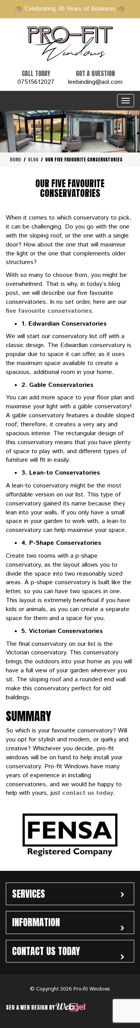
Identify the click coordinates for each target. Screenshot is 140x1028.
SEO (11, 1007)
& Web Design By (36, 1007)
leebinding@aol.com (95, 82)
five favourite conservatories (49, 311)
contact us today (87, 793)
